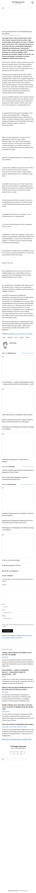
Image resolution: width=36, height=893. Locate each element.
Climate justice (5, 711)
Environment (5, 657)
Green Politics (13, 726)
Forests (4, 676)
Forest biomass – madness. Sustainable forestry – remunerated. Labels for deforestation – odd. (15, 672)
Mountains (20, 726)
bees (4, 337)
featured (22, 337)
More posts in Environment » (27, 484)
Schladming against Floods (11, 565)
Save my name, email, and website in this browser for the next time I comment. (17, 625)
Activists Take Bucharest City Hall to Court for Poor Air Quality (17, 654)
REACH (27, 337)
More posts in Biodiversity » (28, 353)
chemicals (10, 337)
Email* (3, 610)
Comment (4, 584)
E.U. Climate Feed (26, 739)
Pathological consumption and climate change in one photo (18, 428)
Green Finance (5, 726)
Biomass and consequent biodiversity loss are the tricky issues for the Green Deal (17, 688)
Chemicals (19, 334)
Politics (25, 726)
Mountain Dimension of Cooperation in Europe (15, 460)
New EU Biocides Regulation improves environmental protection (15, 478)
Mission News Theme (13, 890)
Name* (3, 604)
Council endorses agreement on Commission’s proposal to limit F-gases (18, 471)
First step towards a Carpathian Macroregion (17, 724)
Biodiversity (12, 334)
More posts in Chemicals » (28, 466)
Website (4, 615)
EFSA (16, 337)
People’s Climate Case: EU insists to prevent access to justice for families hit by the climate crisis (17, 707)
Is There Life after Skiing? (11, 560)
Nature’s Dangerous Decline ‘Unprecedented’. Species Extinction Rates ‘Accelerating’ (17, 421)
